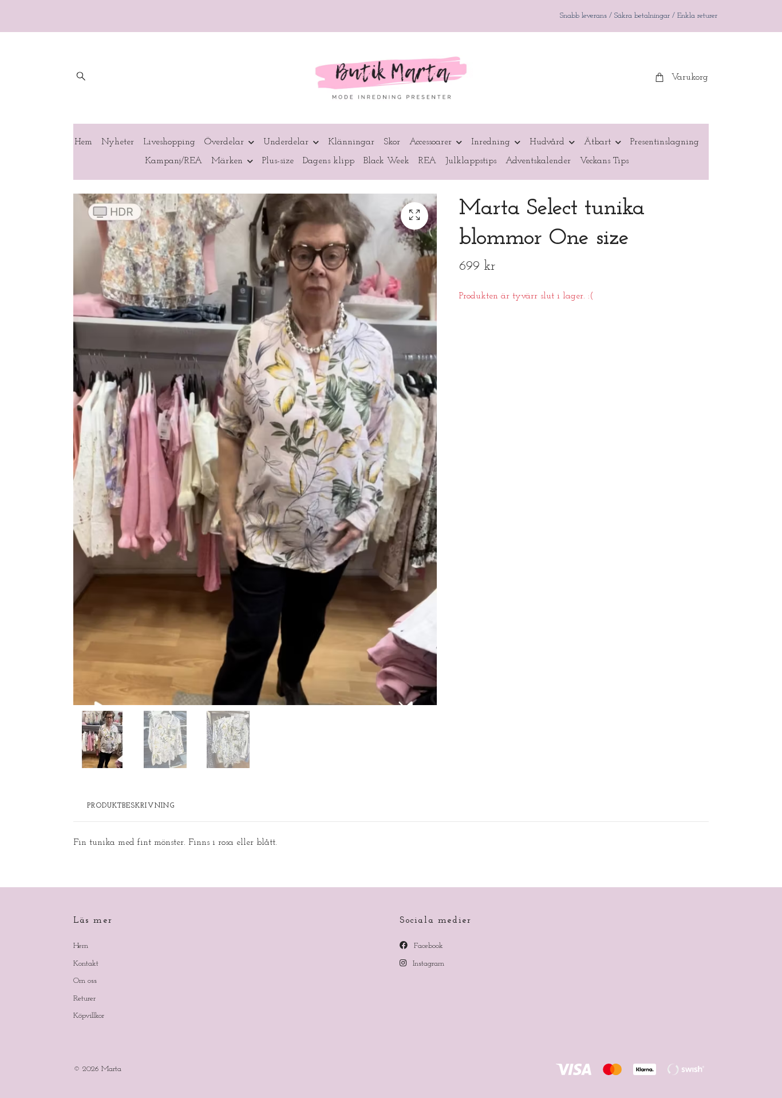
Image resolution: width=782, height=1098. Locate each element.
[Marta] (391, 78)
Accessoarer (430, 142)
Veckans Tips (604, 161)
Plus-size (278, 161)
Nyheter (117, 142)
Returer (84, 998)
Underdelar (286, 142)
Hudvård (547, 142)
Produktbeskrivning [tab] (131, 805)
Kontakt (85, 963)
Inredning (490, 142)
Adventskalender (538, 161)
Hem (83, 142)
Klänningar (351, 142)
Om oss (85, 981)
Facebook (427, 946)
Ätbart (597, 142)
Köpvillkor (88, 1016)
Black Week (386, 161)
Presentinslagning (664, 142)
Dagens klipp (328, 161)
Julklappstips (470, 161)
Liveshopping (169, 142)
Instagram (427, 963)
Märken (227, 161)
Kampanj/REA (173, 161)
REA (427, 161)
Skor (392, 142)
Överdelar (224, 142)
